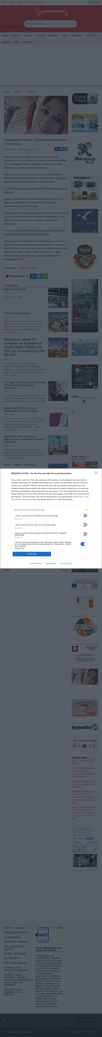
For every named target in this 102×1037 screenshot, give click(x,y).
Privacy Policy (66, 563)
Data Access (51, 563)
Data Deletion (36, 563)
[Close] (96, 473)
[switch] (83, 515)
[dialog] (51, 518)
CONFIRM (32, 554)
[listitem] (51, 509)
